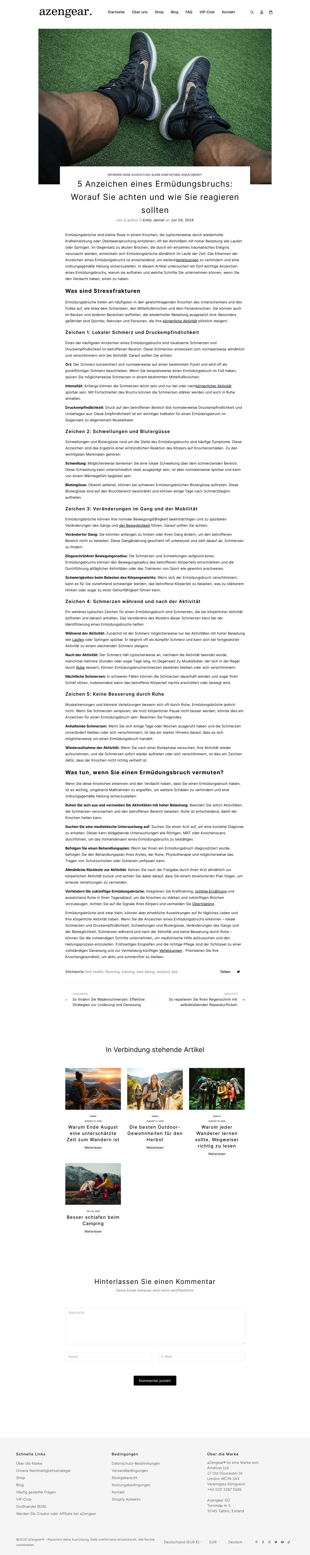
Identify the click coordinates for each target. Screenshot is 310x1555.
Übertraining (203, 904)
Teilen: (225, 972)
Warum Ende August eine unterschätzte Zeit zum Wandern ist (93, 1133)
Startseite (116, 12)
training (128, 972)
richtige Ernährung (211, 891)
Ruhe (80, 667)
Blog (174, 12)
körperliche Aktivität (180, 321)
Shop (159, 12)
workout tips (167, 972)
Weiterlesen (93, 1147)
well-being (145, 972)
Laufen (78, 639)
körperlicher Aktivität (213, 386)
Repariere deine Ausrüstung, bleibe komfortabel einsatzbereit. (155, 174)
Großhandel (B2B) (31, 1506)
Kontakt (228, 12)
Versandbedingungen (130, 1470)
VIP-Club (207, 12)
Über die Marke (29, 1463)
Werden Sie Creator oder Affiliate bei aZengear (56, 1514)
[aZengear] (65, 12)
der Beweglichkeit (134, 525)
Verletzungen (187, 260)
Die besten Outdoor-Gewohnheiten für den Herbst (155, 1133)
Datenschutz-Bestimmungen (136, 1463)
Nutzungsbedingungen (131, 1485)
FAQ (188, 12)
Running (112, 972)
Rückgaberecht (124, 1478)
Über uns (140, 12)
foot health (94, 972)
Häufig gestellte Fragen (36, 1492)
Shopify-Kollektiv (126, 1499)
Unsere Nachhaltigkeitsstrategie (43, 1470)
